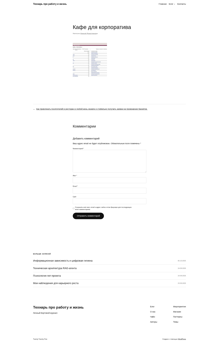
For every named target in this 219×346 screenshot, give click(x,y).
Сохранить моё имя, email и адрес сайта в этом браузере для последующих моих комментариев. (103, 208)
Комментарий (78, 148)
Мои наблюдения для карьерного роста (55, 283)
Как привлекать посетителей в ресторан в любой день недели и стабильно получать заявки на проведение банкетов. (91, 109)
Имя (75, 175)
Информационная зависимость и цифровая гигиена (63, 260)
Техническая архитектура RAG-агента (55, 268)
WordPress (182, 339)
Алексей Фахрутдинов (88, 33)
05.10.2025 (182, 261)
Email (75, 186)
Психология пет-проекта (47, 275)
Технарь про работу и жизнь (50, 4)
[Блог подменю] (174, 4)
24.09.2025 (182, 268)
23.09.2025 (182, 283)
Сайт (74, 197)
